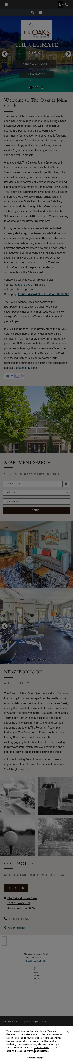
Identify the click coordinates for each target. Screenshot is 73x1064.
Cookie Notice (42, 1051)
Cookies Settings (35, 1057)
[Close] (67, 1031)
